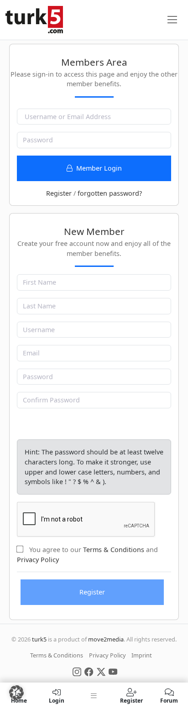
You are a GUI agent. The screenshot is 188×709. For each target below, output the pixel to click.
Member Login (98, 168)
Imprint (141, 655)
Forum (169, 700)
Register (59, 193)
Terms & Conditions (113, 549)
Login (56, 700)
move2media (106, 639)
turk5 (39, 639)
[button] (16, 692)
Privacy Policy (38, 559)
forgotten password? (110, 193)
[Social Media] (77, 671)
